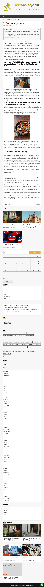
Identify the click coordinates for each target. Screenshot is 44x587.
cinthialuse (5, 364)
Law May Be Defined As (22, 333)
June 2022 (5, 463)
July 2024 (5, 410)
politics (5, 22)
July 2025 (5, 386)
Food (29, 145)
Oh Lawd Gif (34, 346)
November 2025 (6, 377)
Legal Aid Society (6, 296)
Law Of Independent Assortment (9, 337)
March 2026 (5, 373)
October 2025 (6, 379)
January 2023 (6, 448)
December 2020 (6, 494)
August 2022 (5, 459)
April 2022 (5, 468)
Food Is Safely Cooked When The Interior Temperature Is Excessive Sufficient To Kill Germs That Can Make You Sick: (22, 32)
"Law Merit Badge (6, 333)
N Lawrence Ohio (6, 346)
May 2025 (5, 390)
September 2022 (6, 457)
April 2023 (5, 442)
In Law (12, 333)
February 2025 (6, 397)
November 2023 (6, 427)
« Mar (4, 275)
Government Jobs (6, 287)
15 (33, 265)
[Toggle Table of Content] (38, 29)
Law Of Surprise (25, 337)
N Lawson (25, 346)
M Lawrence (17, 344)
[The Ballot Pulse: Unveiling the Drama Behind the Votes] (12, 237)
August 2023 (5, 433)
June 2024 (5, 412)
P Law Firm (24, 351)
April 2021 (5, 485)
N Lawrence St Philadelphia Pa (16, 346)
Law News (5, 335)
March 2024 (5, 418)
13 (22, 265)
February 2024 (6, 420)
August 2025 (5, 384)
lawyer (4, 294)
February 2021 (6, 489)
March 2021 (5, 487)
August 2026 (5, 371)
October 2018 (6, 498)
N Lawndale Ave (30, 344)
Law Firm (5, 289)
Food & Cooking (9, 163)
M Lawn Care (11, 344)
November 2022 (6, 453)
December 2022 (6, 450)
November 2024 (6, 403)
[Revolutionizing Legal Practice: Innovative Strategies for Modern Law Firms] (12, 569)
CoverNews (25, 585)
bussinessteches (6, 363)
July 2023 (5, 435)
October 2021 (6, 472)
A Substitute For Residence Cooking (12, 37)
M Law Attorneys (29, 342)
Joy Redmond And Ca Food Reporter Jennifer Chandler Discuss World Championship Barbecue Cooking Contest (24, 35)
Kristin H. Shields (6, 25)
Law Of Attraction (22, 335)
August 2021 (5, 476)
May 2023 (5, 440)
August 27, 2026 (12, 227)
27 (22, 270)
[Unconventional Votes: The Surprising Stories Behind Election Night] (12, 217)
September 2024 (6, 407)
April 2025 (5, 392)
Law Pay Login (36, 337)
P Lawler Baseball (31, 351)
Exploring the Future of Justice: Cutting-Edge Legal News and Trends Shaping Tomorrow (19, 311)
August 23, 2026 (12, 247)
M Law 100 (22, 342)
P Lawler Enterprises (7, 353)
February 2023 (6, 446)
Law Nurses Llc (11, 335)
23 (38, 268)
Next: (38, 203)
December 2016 (6, 500)
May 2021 (5, 483)
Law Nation (36, 333)
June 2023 (5, 438)
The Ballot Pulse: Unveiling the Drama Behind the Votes (10, 245)
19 (16, 268)
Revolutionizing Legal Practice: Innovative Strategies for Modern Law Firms (17, 313)
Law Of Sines (18, 337)
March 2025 (5, 394)
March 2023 (5, 444)
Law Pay (30, 337)
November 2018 (6, 496)
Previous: (6, 203)
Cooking (38, 51)
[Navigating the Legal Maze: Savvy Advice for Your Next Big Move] (31, 530)
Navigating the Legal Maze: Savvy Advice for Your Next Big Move (15, 307)
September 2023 (6, 431)
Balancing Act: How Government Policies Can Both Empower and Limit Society (31, 225)
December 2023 (6, 425)
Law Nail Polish (30, 333)
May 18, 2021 (12, 25)
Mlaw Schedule (23, 344)
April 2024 (5, 416)
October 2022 (6, 455)
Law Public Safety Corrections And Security (11, 342)
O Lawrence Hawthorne (16, 351)
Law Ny (16, 335)
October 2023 (6, 429)
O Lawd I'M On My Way (7, 351)
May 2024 (5, 414)
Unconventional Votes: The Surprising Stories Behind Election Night (10, 225)
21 (27, 268)
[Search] (40, 16)
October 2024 (6, 405)
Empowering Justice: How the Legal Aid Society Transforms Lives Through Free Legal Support (20, 309)
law (15, 333)
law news (5, 292)
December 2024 (6, 401)
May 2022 (5, 466)
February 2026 (6, 375)
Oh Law (29, 346)
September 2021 (6, 474)
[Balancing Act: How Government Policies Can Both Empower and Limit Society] (31, 217)
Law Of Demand (30, 335)
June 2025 (5, 388)
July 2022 (5, 461)
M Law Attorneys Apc (37, 342)
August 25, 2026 (32, 227)
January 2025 (6, 399)
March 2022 (5, 470)
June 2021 (5, 481)
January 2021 (6, 491)
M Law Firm (5, 344)
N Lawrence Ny (37, 344)
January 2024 (6, 422)
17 (5, 268)
